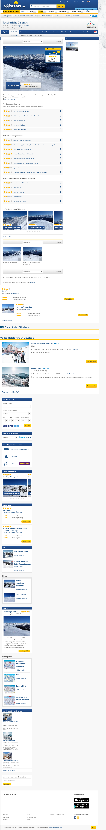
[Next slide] (61, 220)
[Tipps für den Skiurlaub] (93, 16)
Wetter (56, 16)
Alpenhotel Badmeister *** (10, 760)
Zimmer (17, 417)
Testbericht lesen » (9, 237)
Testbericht (14, 32)
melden (31, 282)
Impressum (6, 817)
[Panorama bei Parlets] (12, 254)
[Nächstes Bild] (29, 487)
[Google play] (81, 808)
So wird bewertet (9, 99)
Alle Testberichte (6, 320)
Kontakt (85, 32)
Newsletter (70, 1)
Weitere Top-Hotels (10, 392)
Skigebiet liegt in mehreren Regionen (85, 9)
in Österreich (15, 293)
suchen (27, 425)
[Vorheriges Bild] (4, 487)
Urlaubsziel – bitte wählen (10, 410)
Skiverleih (55, 32)
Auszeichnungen (39, 35)
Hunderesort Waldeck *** (10, 722)
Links (28, 815)
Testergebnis (14, 35)
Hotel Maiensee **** (9, 740)
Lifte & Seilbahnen (65, 16)
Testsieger (63, 1)
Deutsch (91, 1)
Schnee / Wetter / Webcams (28, 32)
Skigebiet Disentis (23, 26)
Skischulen (64, 32)
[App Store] (81, 802)
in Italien (28, 309)
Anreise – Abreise (7, 403)
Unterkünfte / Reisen (44, 32)
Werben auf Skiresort (57, 815)
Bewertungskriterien (26, 35)
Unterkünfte (75, 16)
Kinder (10, 417)
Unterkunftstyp (25, 417)
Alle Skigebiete (7, 16)
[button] (11, 426)
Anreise (78, 32)
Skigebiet (5, 32)
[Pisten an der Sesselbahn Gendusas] (32, 254)
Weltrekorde (77, 1)
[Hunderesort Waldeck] (7, 717)
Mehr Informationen (55, 827)
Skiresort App (79, 794)
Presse (5, 819)
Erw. (4, 417)
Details (74, 349)
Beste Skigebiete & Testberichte (23, 16)
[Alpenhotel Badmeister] (7, 756)
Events (72, 32)
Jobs (83, 1)
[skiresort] (14, 5)
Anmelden (7, 784)
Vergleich (37, 16)
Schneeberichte (47, 16)
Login (28, 819)
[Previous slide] (4, 220)
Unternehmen (31, 817)
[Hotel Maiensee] (7, 736)
